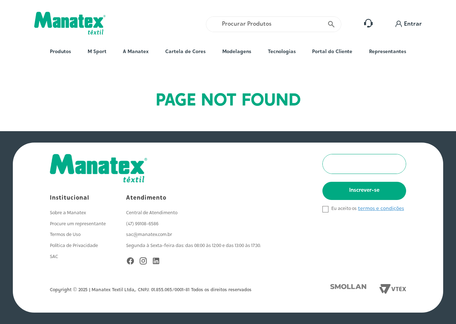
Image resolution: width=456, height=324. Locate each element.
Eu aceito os (344, 208)
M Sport (97, 52)
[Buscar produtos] (332, 24)
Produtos (60, 52)
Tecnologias (282, 52)
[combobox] (273, 24)
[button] (408, 24)
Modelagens (236, 52)
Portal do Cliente (332, 52)
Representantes (387, 52)
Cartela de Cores (185, 52)
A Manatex (136, 52)
